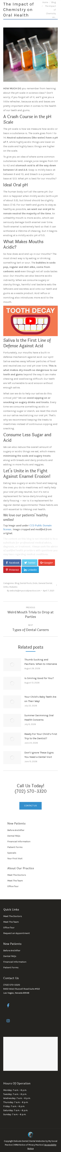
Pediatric (13, 587)
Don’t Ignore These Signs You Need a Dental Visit (39, 754)
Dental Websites (37, 1141)
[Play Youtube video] (30, 321)
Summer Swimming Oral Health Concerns (39, 717)
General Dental (45, 583)
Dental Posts (26, 583)
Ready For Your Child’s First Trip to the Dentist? (40, 736)
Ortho (6, 587)
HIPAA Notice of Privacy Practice (28, 1145)
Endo (35, 583)
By (24, 590)
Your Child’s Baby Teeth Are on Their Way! (40, 699)
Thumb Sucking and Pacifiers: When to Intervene (40, 661)
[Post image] (12, 664)
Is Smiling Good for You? (39, 678)
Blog (17, 583)
